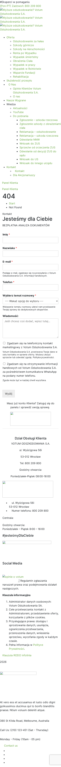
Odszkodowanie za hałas (28, 41)
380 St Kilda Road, (11, 720)
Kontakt (11, 167)
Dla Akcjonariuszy (24, 175)
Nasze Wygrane (16, 100)
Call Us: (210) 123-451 (13, 730)
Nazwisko (10, 248)
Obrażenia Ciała (23, 60)
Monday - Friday (10, 739)
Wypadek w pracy (24, 64)
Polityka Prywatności (15, 555)
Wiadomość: (11, 316)
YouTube (18, 112)
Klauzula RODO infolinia (16, 655)
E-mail (8, 261)
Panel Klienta (10, 182)
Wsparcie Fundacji (24, 72)
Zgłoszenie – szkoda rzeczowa (39, 120)
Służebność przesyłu (19, 80)
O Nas (12, 84)
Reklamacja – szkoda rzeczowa (39, 135)
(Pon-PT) (20, 6)
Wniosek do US (29, 159)
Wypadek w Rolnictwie (27, 68)
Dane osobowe (11, 559)
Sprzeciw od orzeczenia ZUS (37, 147)
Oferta (10, 37)
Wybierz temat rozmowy (19, 295)
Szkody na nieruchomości (29, 49)
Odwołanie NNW (30, 139)
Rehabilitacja (21, 76)
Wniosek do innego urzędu (36, 163)
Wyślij (8, 393)
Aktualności (20, 108)
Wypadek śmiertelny (25, 57)
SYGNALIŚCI (10, 580)
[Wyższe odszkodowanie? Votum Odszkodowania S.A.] (30, 11)
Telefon (8, 282)
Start (12, 203)
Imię (6, 234)
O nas (16, 96)
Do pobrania (20, 116)
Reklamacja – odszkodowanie (38, 131)
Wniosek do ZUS (30, 143)
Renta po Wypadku (24, 53)
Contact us (11, 745)
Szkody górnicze (23, 45)
